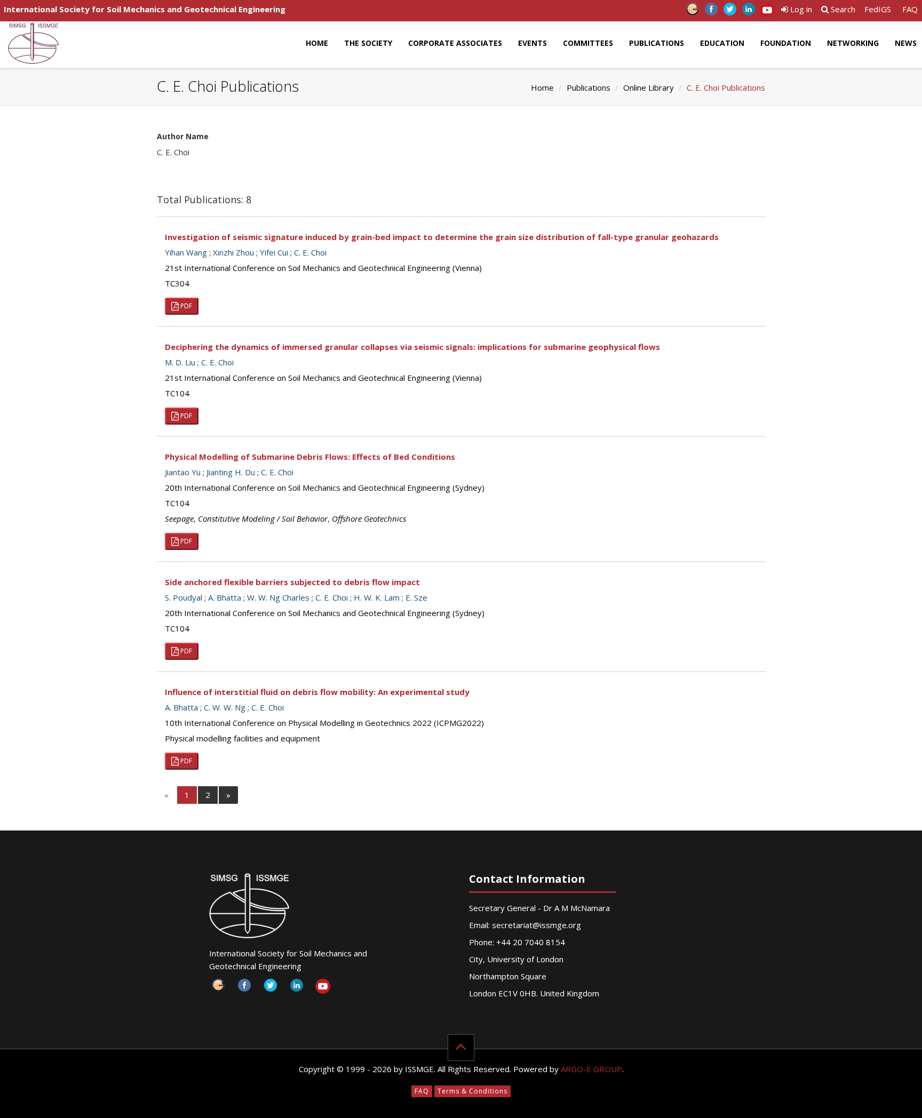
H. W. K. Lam (377, 597)
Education (722, 43)
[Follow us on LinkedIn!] (748, 12)
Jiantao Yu (183, 472)
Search (842, 9)
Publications (656, 43)
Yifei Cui (274, 252)
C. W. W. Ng (224, 707)
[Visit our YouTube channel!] (767, 12)
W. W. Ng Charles (278, 597)
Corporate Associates (455, 43)
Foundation (785, 43)
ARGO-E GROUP (591, 1069)
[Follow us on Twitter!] (729, 12)
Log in (800, 9)
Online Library (648, 87)
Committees (588, 43)
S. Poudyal (183, 597)
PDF (185, 305)
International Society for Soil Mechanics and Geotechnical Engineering (144, 9)
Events (532, 43)
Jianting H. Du (230, 472)
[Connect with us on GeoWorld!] (692, 12)
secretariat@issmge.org (536, 925)
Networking (853, 43)
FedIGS (877, 9)
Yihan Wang (186, 252)
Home (317, 43)
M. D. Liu (180, 362)
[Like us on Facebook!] (711, 12)
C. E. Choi (310, 252)
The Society (368, 43)
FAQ (910, 9)
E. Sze (416, 597)
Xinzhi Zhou (233, 252)
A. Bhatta (224, 597)
